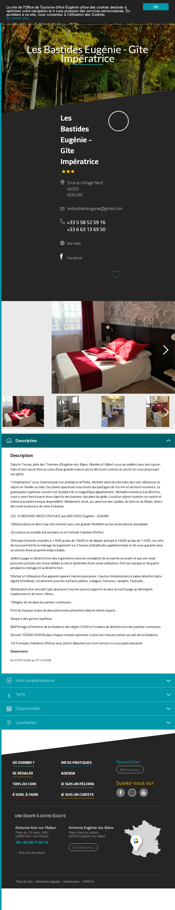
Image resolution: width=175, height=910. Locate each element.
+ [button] (5, 743)
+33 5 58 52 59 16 (86, 222)
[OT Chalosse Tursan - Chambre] (87, 347)
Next (162, 348)
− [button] (5, 750)
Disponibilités (28, 708)
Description (26, 440)
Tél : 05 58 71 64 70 (31, 841)
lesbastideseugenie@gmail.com (90, 208)
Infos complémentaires (35, 680)
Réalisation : (72, 881)
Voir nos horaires (32, 852)
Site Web (74, 243)
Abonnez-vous (130, 769)
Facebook (74, 258)
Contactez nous (83, 847)
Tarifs (20, 694)
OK (155, 6)
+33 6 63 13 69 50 (86, 229)
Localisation (26, 722)
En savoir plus (17, 18)
